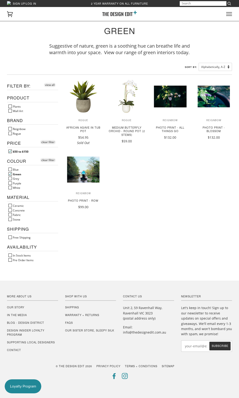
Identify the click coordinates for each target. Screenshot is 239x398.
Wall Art (17, 111)
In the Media (17, 315)
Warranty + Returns (82, 315)
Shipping (72, 307)
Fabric (16, 215)
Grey (15, 178)
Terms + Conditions (141, 366)
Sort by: (191, 67)
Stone (16, 219)
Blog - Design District (25, 322)
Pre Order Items (23, 260)
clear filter (48, 142)
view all (50, 85)
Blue (15, 169)
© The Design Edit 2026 (74, 366)
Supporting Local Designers (31, 342)
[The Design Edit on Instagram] (125, 377)
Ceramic (18, 206)
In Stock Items (21, 255)
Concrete (18, 210)
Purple (16, 183)
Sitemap (168, 366)
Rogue (16, 133)
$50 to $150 (20, 151)
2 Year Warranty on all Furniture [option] (119, 3)
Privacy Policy (108, 366)
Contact (14, 350)
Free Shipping (21, 237)
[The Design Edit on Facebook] (114, 377)
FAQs (69, 322)
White (16, 188)
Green (16, 174)
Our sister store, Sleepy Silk (89, 330)
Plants (16, 106)
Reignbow (18, 129)
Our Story (15, 307)
